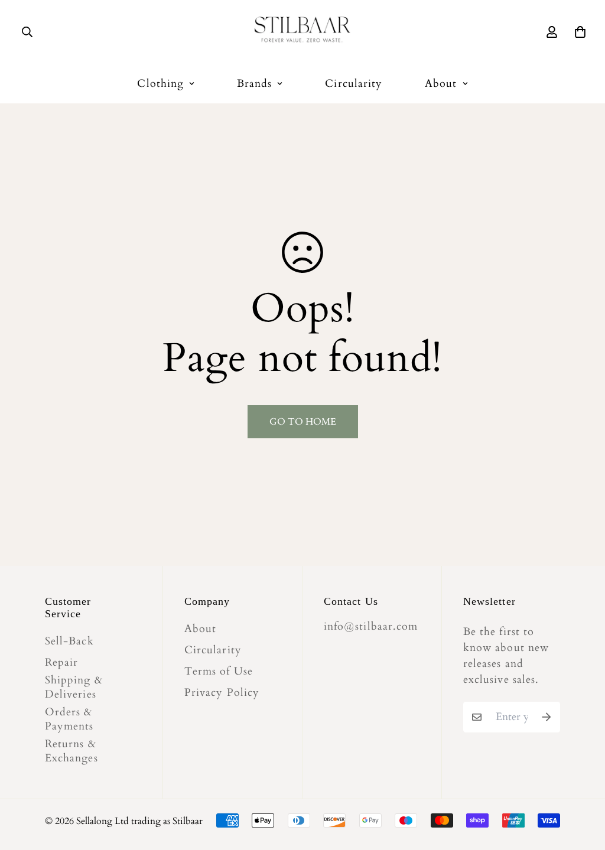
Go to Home (302, 421)
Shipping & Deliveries (74, 687)
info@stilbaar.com (371, 626)
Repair (61, 663)
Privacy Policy (221, 693)
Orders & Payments (69, 719)
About (441, 83)
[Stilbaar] (302, 31)
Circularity (353, 83)
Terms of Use (218, 672)
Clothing (160, 83)
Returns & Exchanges (71, 751)
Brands (254, 83)
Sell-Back (69, 641)
